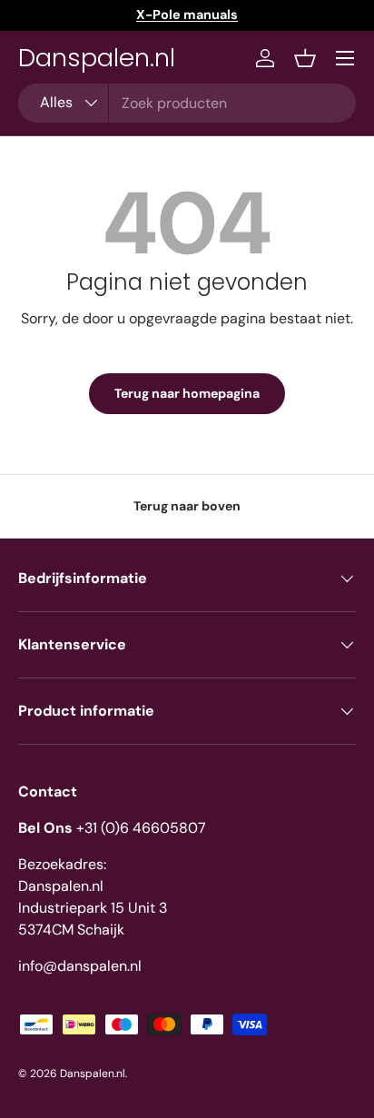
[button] (305, 58)
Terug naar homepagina (187, 393)
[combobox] (187, 103)
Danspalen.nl (92, 1073)
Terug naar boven (187, 506)
